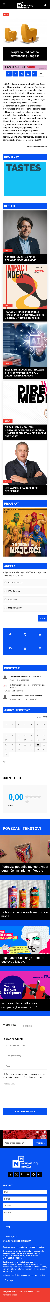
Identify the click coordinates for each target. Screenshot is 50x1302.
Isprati (8, 251)
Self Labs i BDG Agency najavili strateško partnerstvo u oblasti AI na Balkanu (25, 372)
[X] (15, 73)
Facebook (27, 1025)
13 (25, 740)
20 (25, 745)
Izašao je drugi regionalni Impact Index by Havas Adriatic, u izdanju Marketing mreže (25, 314)
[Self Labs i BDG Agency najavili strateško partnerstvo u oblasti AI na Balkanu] (25, 345)
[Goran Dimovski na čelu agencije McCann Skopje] (25, 232)
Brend (7, 482)
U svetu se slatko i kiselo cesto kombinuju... (27, 696)
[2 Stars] (31, 797)
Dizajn (6, 14)
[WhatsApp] (21, 73)
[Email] (28, 73)
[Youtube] (10, 648)
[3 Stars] (35, 797)
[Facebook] (9, 73)
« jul (4, 761)
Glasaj (42, 618)
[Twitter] (25, 634)
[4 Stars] (39, 797)
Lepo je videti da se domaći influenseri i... (26, 676)
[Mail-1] (39, 648)
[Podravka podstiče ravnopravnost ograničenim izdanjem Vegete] (25, 855)
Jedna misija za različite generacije (21, 489)
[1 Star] (27, 797)
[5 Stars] (27, 802)
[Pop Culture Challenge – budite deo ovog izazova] (25, 946)
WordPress (9, 1024)
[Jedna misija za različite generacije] (25, 463)
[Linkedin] (39, 634)
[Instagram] (25, 648)
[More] (41, 73)
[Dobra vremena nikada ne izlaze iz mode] (25, 900)
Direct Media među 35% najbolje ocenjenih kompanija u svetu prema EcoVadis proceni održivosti (25, 432)
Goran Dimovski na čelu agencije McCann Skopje (20, 259)
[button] (27, 582)
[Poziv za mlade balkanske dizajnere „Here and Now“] (25, 991)
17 (6, 745)
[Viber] (34, 73)
